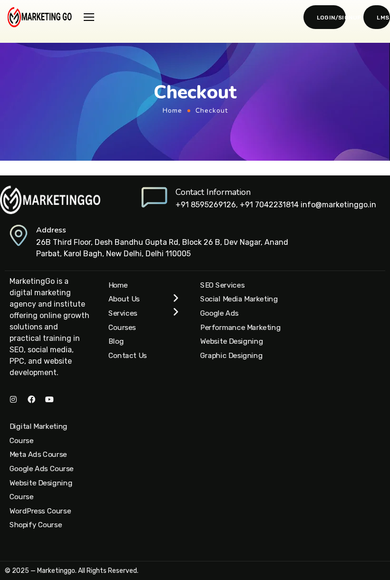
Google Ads (219, 313)
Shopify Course (36, 525)
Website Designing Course (41, 489)
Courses (122, 327)
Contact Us (127, 355)
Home (172, 110)
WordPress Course (40, 511)
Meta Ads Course (38, 454)
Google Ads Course (42, 468)
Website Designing (231, 341)
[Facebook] (31, 399)
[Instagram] (13, 399)
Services (122, 313)
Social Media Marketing (239, 299)
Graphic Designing (231, 355)
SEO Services (222, 284)
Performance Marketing (240, 327)
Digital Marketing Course (39, 433)
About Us (124, 299)
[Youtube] (49, 399)
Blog (116, 341)
